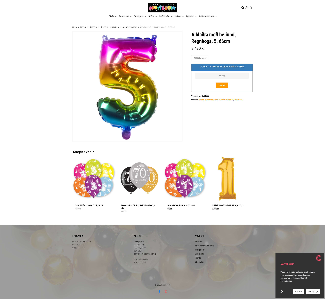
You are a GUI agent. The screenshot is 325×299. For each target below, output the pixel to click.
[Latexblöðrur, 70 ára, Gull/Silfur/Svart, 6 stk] (139, 178)
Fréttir (198, 258)
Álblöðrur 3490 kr (130, 27)
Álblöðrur (93, 27)
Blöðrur (83, 27)
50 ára (201, 100)
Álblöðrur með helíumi (110, 27)
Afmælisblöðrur (211, 100)
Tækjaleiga (200, 250)
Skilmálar (199, 262)
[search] (242, 7)
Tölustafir (238, 100)
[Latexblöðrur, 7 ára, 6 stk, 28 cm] (185, 178)
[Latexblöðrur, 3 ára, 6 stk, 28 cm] (94, 178)
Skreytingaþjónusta (204, 246)
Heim (74, 27)
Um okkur (199, 254)
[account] (246, 7)
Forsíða (198, 241)
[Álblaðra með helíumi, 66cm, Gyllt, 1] (231, 178)
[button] (81, 213)
